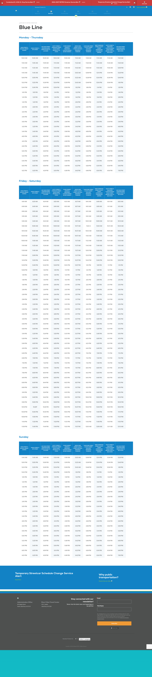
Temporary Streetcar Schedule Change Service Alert (114, 2)
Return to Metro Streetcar (28, 23)
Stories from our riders (105, 581)
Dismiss (38, 2)
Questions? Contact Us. (40, 7)
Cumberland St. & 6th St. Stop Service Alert (19, 2)
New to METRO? (141, 7)
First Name (100, 606)
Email (98, 598)
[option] (23, 3)
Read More (18, 579)
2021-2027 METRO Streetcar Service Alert (65, 2)
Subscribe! (114, 623)
